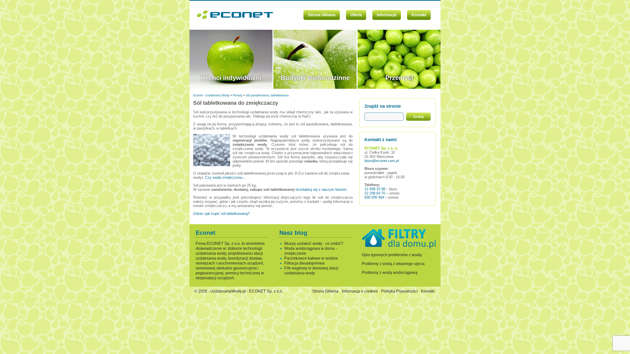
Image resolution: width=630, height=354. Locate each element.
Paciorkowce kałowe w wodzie (311, 258)
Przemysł (399, 77)
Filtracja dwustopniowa (304, 263)
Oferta (356, 15)
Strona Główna (321, 15)
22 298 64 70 (374, 193)
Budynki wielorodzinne (315, 77)
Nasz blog (293, 232)
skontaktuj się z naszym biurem (320, 189)
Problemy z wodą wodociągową (389, 272)
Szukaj (418, 116)
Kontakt (418, 15)
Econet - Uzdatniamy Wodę (211, 95)
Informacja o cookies (360, 291)
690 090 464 (374, 197)
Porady (237, 95)
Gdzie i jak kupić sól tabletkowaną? (221, 213)
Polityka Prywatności (399, 291)
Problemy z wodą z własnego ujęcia (393, 264)
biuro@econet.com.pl (381, 161)
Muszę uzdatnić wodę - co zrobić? (313, 243)
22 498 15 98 (374, 189)
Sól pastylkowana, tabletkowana (267, 95)
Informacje (386, 15)
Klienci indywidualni (231, 77)
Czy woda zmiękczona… (225, 177)
